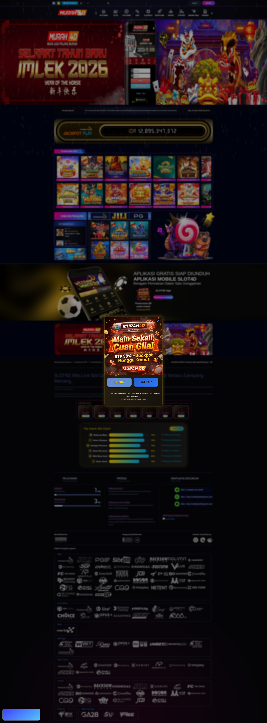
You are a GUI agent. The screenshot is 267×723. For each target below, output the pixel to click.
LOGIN (119, 382)
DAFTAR (146, 382)
